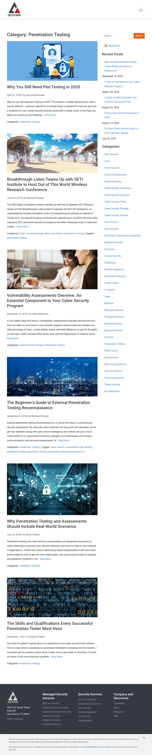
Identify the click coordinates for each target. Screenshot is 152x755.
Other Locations (15, 719)
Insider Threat (111, 283)
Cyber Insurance (112, 181)
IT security (109, 289)
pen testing (86, 447)
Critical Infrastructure (115, 174)
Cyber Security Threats (116, 215)
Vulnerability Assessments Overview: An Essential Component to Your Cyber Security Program (48, 300)
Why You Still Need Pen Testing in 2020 (43, 86)
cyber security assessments (64, 447)
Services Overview (87, 699)
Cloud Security (111, 167)
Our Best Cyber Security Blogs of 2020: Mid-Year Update (121, 130)
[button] (144, 738)
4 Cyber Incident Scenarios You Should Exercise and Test (120, 99)
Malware (108, 303)
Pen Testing (84, 708)
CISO (107, 161)
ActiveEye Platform (52, 724)
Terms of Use (111, 747)
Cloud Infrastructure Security (57, 711)
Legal (107, 296)
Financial (109, 249)
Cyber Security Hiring (115, 201)
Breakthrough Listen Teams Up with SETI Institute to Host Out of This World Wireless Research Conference (47, 184)
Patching (109, 337)
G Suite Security (112, 255)
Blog (116, 716)
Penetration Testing (29, 121)
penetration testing (17, 237)
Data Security (111, 228)
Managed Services (114, 316)
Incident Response (114, 269)
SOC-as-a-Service (113, 371)
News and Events (53, 233)
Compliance (84, 716)
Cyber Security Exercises (117, 195)
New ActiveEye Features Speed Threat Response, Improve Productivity (120, 66)
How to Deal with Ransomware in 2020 (121, 115)
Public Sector (111, 350)
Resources (119, 711)
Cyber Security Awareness (117, 188)
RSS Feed (114, 45)
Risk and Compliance (115, 364)
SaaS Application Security (55, 707)
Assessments (85, 720)
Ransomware (111, 357)
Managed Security (113, 310)
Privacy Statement (90, 747)
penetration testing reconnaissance (66, 451)
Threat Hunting (112, 384)
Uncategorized (111, 391)
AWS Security (111, 154)
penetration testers (16, 451)
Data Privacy (111, 222)
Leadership (119, 703)
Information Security (115, 276)
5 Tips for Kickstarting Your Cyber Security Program (121, 84)
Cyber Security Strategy (31, 233)
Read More (50, 115)
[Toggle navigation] (141, 10)
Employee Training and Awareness (122, 235)
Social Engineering (114, 377)
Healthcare (110, 262)
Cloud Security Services (90, 703)
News (116, 707)
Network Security (113, 323)
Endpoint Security (113, 242)
